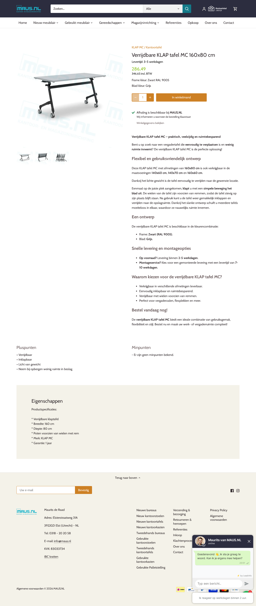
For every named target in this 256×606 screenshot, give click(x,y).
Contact (178, 552)
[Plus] (150, 97)
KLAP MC (138, 47)
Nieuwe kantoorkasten (150, 527)
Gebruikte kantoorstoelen (146, 540)
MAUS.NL (58, 588)
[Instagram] (238, 490)
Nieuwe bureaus (146, 510)
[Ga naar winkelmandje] (235, 9)
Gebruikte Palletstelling (150, 567)
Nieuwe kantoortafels (149, 521)
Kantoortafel (154, 47)
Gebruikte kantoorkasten (145, 560)
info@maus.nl (62, 541)
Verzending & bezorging (181, 512)
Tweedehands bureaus (150, 533)
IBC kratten (51, 556)
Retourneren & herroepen (182, 521)
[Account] (204, 9)
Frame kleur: (139, 80)
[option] (24, 157)
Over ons (179, 546)
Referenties (180, 529)
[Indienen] (187, 8)
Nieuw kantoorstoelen (150, 516)
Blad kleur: (138, 86)
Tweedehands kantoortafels (145, 550)
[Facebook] (232, 490)
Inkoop (177, 535)
